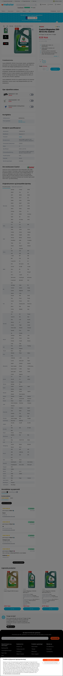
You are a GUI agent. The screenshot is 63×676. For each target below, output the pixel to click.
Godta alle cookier (51, 659)
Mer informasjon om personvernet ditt (12, 673)
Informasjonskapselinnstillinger (51, 662)
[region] (31, 666)
